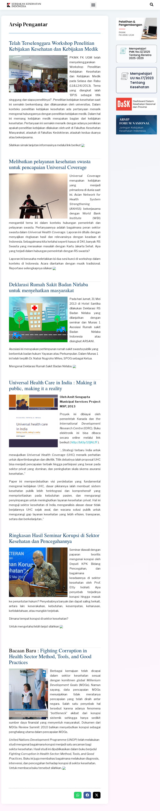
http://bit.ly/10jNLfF (83, 442)
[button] (93, 5)
